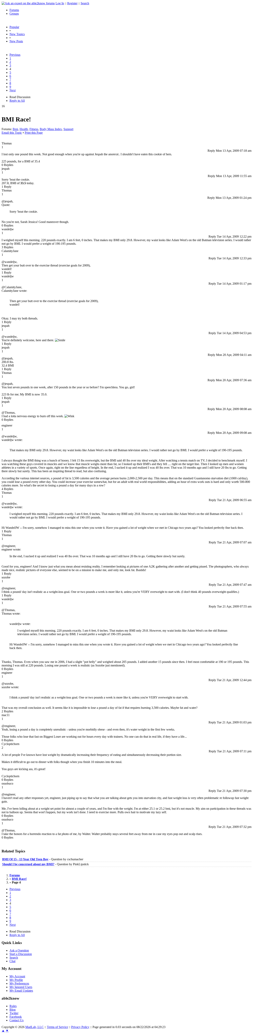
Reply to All (17, 100)
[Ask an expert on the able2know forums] (28, 3)
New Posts (16, 41)
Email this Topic (12, 132)
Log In (60, 3)
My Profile (16, 980)
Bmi (15, 129)
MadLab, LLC (34, 1027)
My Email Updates (21, 990)
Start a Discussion (20, 954)
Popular (14, 27)
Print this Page (34, 132)
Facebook (15, 1016)
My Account (17, 976)
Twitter (13, 1013)
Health (24, 129)
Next (12, 90)
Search (85, 3)
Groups (14, 13)
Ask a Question (19, 950)
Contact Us (16, 1020)
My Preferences (19, 983)
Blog (12, 1009)
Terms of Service (57, 1027)
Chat (12, 961)
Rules (13, 1006)
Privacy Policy (80, 1027)
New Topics (17, 34)
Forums (14, 10)
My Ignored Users (20, 987)
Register (72, 3)
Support (68, 129)
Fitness (33, 129)
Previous (14, 54)
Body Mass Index (51, 129)
